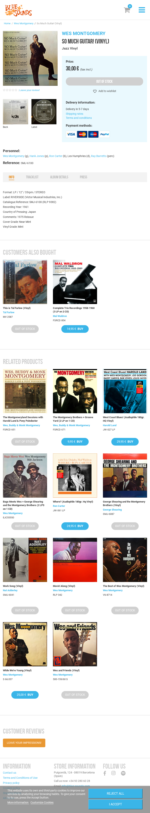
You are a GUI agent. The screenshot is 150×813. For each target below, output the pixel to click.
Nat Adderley (10, 590)
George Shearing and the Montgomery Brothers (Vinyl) (124, 503)
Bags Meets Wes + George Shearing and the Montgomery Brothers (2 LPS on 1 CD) (23, 505)
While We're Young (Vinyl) (17, 670)
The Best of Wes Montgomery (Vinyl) (123, 586)
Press (83, 177)
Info (11, 177)
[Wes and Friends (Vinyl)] (75, 644)
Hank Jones (36, 156)
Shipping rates (74, 113)
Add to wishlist (107, 91)
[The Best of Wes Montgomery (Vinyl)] (125, 560)
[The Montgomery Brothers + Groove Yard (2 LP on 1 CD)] (75, 391)
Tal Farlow (8, 312)
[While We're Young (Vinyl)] (25, 644)
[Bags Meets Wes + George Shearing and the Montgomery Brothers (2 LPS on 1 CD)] (25, 475)
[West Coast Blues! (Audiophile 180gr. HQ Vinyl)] (125, 391)
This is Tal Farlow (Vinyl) (17, 308)
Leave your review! (29, 90)
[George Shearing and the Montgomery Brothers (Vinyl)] (125, 475)
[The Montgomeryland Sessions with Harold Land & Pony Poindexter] (25, 391)
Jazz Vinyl (70, 48)
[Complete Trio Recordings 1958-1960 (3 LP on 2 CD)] (75, 282)
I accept (115, 804)
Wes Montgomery (23, 23)
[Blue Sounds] (18, 10)
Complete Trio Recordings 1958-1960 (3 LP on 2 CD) (74, 310)
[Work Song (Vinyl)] (25, 560)
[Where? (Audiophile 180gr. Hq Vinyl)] (75, 475)
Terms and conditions (79, 117)
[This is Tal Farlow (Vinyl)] (25, 282)
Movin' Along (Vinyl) (64, 586)
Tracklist (32, 177)
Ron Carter (55, 156)
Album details (59, 177)
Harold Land (109, 425)
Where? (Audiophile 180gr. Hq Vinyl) (73, 501)
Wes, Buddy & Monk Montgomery (21, 425)
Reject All (115, 793)
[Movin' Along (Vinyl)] (75, 560)
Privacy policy (11, 782)
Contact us (9, 772)
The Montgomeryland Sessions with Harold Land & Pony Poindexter (23, 419)
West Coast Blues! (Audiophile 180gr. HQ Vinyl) (123, 419)
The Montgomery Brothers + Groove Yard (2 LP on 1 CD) (73, 419)
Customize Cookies (42, 802)
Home (7, 23)
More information (18, 802)
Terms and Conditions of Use (20, 777)
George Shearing (112, 509)
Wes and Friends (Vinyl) (66, 670)
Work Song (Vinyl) (13, 586)
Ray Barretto (98, 156)
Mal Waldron (60, 316)
